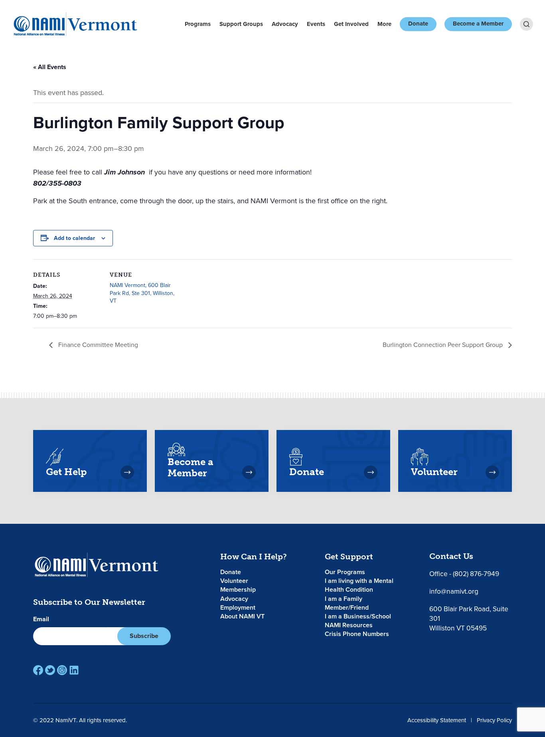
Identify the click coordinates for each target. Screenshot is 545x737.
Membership (238, 589)
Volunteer (234, 580)
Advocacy (285, 24)
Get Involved (351, 24)
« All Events (49, 66)
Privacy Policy (494, 720)
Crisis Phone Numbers (357, 633)
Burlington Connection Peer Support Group (443, 344)
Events (316, 24)
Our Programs (345, 572)
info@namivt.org (453, 591)
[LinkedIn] (74, 670)
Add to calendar (74, 238)
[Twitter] (50, 670)
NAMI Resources (349, 625)
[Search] (526, 24)
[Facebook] (38, 670)
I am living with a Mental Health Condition (359, 585)
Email (41, 619)
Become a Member (478, 23)
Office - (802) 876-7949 (464, 574)
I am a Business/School (358, 616)
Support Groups (241, 24)
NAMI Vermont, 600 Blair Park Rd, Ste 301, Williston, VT (142, 293)
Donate (418, 23)
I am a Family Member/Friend (347, 603)
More (384, 24)
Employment (237, 607)
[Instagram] (62, 670)
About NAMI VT (242, 616)
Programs (198, 24)
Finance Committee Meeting (97, 344)
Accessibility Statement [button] (436, 720)
